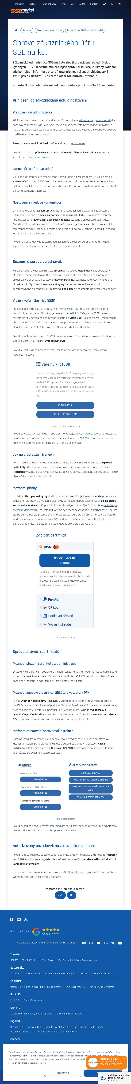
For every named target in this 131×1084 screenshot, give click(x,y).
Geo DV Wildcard (34, 987)
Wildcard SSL (34, 1027)
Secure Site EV (80, 973)
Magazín (19, 4)
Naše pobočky (49, 4)
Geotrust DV (16, 987)
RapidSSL (15, 1000)
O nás (63, 4)
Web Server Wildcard (86, 960)
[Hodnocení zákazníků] (46, 932)
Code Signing (79, 1027)
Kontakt (94, 4)
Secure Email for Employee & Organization (31, 1013)
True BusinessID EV (75, 987)
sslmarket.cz (86, 120)
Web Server (48, 960)
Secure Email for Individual (70, 1013)
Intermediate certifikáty (63, 826)
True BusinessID (54, 987)
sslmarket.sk (103, 120)
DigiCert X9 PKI (70, 1031)
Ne (71, 895)
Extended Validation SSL (57, 1027)
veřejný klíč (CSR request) (75, 308)
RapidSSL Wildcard (32, 1000)
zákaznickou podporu (39, 157)
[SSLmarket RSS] (26, 919)
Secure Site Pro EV (101, 973)
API (73, 4)
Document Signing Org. (22, 1031)
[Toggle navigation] (118, 10)
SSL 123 (14, 960)
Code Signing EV (98, 1027)
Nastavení (63, 1073)
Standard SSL (17, 1027)
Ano (60, 895)
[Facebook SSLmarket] (11, 919)
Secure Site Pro (33, 973)
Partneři (33, 4)
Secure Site (16, 973)
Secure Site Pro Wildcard (57, 973)
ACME (82, 4)
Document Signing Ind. (48, 1031)
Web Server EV (65, 960)
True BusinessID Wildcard (101, 987)
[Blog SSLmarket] (18, 919)
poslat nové (78, 143)
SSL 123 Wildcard (30, 960)
